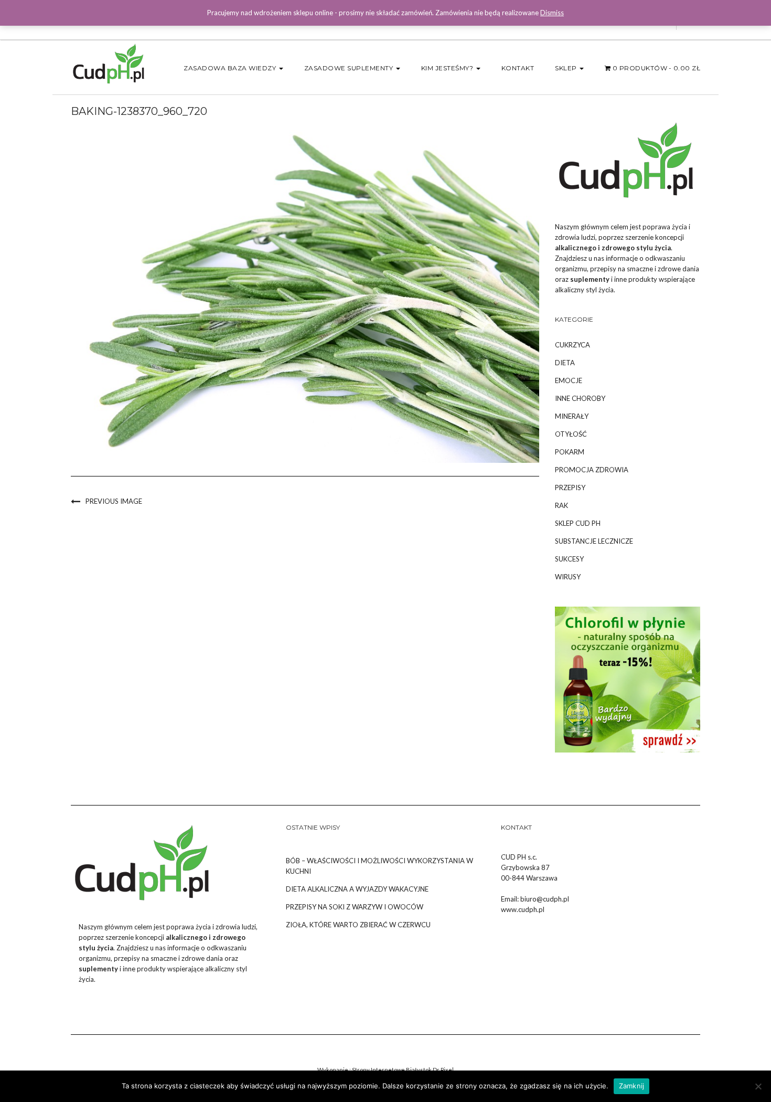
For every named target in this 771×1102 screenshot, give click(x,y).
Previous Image (113, 501)
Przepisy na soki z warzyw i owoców (354, 907)
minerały (571, 416)
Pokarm (569, 452)
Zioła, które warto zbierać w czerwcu (358, 924)
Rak (561, 505)
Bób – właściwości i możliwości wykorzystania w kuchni (379, 865)
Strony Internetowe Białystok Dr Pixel (403, 1069)
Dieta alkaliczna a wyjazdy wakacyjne (357, 889)
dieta (565, 362)
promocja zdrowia (591, 469)
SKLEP (567, 68)
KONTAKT (517, 68)
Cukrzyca (572, 345)
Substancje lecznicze (594, 541)
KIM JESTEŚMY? (448, 68)
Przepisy (570, 487)
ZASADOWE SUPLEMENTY (349, 68)
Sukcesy (569, 559)
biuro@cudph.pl (544, 899)
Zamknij (632, 1086)
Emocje (568, 380)
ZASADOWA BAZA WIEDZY (231, 68)
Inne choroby (580, 398)
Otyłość (571, 434)
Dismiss (552, 12)
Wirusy (568, 577)
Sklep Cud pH (578, 523)
